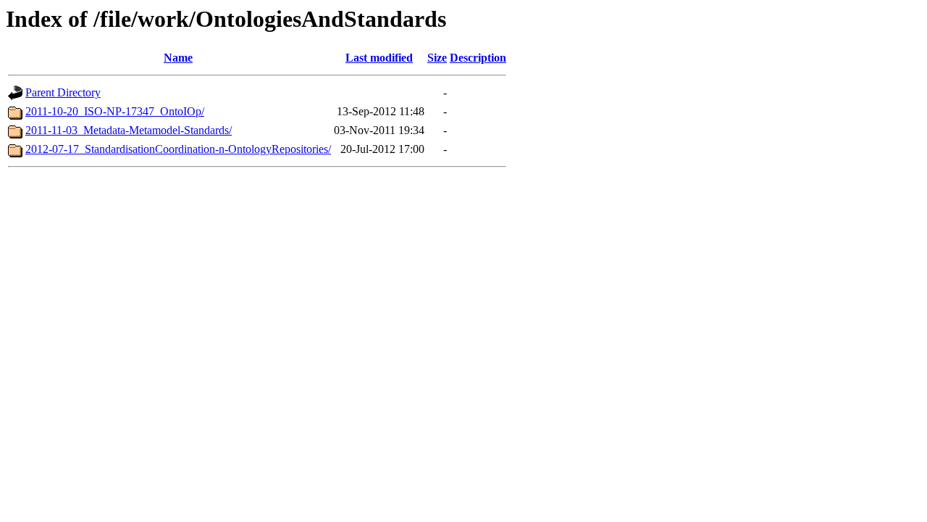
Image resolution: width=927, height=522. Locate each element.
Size (437, 57)
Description (478, 57)
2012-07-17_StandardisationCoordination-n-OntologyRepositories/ (178, 149)
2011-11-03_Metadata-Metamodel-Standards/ (128, 130)
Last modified (379, 57)
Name (178, 57)
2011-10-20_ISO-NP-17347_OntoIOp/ (114, 111)
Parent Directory (63, 92)
